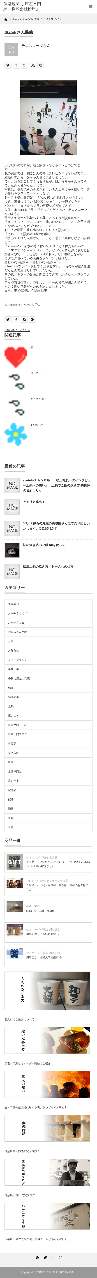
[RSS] (37, 1256)
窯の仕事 (13, 780)
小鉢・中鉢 (33, 906)
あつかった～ (38, 424)
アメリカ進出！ (34, 502)
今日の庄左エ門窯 (19, 678)
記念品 (12, 790)
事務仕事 (13, 669)
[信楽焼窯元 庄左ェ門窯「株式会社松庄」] (22, 6)
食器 (11, 827)
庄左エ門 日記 (17, 725)
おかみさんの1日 (18, 613)
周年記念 (54, 929)
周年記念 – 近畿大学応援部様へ (45, 957)
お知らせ (13, 650)
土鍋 (11, 706)
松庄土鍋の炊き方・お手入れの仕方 (48, 566)
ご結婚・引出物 (35, 880)
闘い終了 (12, 330)
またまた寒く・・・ (42, 399)
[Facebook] (52, 1256)
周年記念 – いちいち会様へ (42, 934)
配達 (11, 799)
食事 (11, 818)
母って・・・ (38, 373)
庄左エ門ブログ (17, 734)
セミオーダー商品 (37, 857)
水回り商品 (15, 771)
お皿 (11, 641)
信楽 (11, 687)
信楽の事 (13, 697)
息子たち (24, 330)
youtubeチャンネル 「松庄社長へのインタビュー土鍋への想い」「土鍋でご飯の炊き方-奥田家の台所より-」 (57, 485)
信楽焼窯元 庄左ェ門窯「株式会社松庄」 (55, 1272)
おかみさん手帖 (30, 304)
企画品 (53, 857)
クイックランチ (17, 659)
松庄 (11, 762)
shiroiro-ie (14, 304)
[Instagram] (60, 1256)
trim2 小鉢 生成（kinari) (40, 910)
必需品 (12, 743)
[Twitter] (44, 1256)
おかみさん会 (16, 622)
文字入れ (13, 752)
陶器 (11, 808)
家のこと (13, 715)
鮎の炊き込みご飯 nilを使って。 (46, 545)
